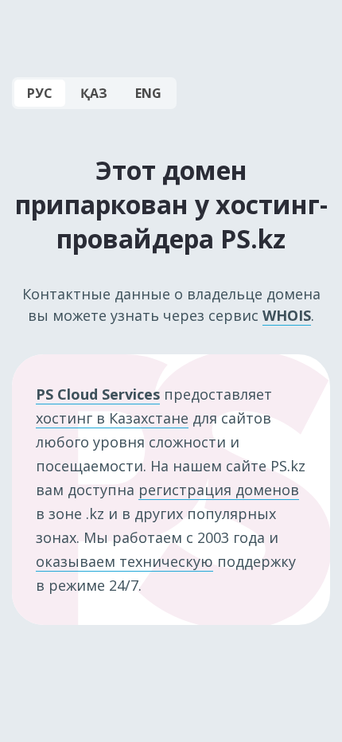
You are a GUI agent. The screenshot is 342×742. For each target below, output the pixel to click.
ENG (148, 93)
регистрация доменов (218, 489)
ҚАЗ (93, 93)
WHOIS (286, 315)
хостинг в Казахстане (112, 418)
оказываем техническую (124, 561)
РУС (39, 93)
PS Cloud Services (98, 394)
